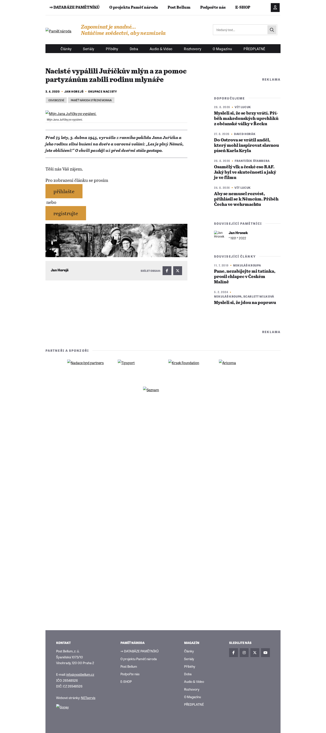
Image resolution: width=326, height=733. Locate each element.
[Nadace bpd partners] (87, 369)
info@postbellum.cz (80, 674)
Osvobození (56, 100)
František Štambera (252, 161)
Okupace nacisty (102, 91)
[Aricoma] (239, 369)
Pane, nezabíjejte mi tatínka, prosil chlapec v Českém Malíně (244, 277)
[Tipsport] (138, 369)
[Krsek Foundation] (188, 369)
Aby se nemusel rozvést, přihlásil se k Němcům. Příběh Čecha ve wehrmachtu (246, 199)
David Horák (244, 134)
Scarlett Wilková (258, 296)
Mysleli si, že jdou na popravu (245, 302)
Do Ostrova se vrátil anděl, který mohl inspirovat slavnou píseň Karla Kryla (246, 145)
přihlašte (64, 191)
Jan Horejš (74, 91)
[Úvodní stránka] (58, 31)
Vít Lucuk (243, 107)
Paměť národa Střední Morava (91, 100)
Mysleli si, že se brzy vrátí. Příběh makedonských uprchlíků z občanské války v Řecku (246, 119)
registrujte (65, 213)
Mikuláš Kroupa (247, 265)
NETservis (88, 697)
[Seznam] (163, 397)
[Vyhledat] (271, 29)
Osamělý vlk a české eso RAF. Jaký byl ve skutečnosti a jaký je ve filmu (245, 172)
